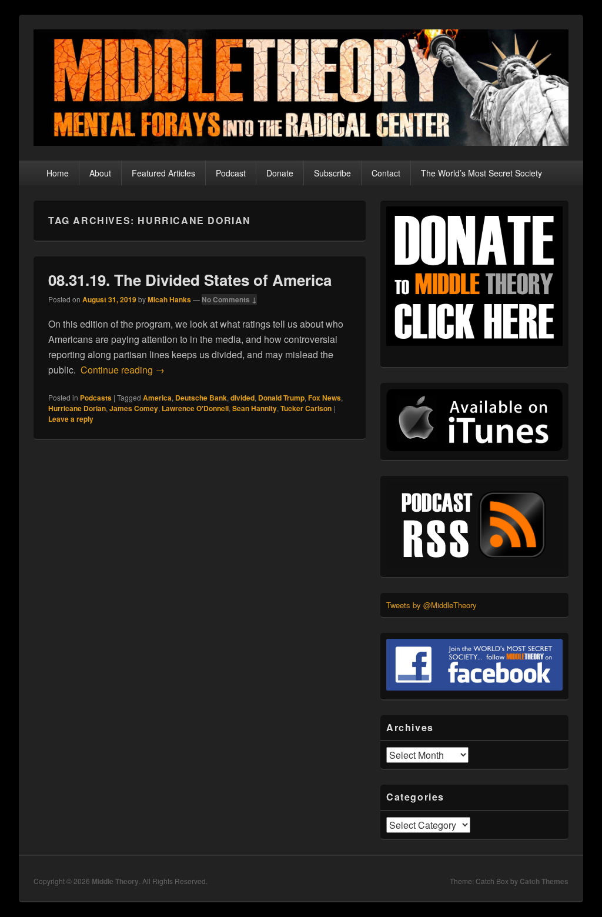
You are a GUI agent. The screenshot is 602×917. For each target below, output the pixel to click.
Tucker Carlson (306, 408)
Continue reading (123, 369)
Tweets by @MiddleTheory (431, 605)
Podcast (231, 173)
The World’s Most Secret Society (481, 173)
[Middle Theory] (301, 142)
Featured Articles (163, 173)
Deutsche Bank (201, 397)
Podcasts (96, 397)
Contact (386, 173)
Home (57, 173)
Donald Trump (281, 397)
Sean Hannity (254, 408)
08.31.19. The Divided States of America (190, 280)
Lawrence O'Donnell (195, 408)
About (100, 173)
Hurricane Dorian (77, 408)
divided (242, 397)
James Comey (133, 408)
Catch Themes (544, 881)
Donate (279, 173)
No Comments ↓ (229, 299)
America (157, 397)
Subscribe (332, 173)
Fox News (324, 397)
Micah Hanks (169, 299)
